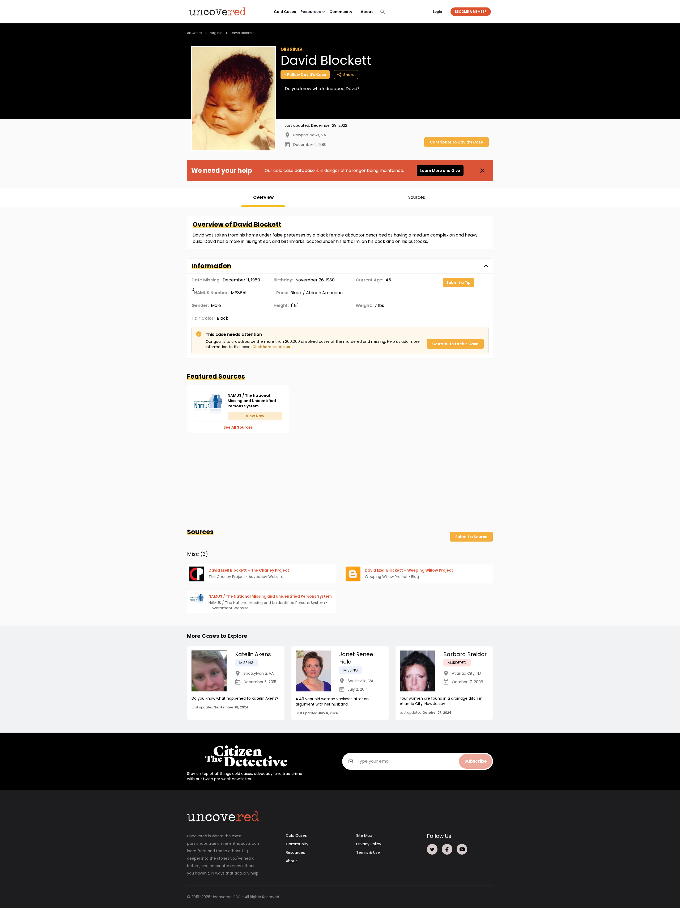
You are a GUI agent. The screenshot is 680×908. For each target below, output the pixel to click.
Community (340, 11)
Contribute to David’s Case (456, 142)
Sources (416, 197)
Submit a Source (471, 536)
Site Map (364, 835)
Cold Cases (285, 11)
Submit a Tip (458, 282)
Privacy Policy (368, 844)
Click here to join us (271, 346)
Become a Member (471, 11)
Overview (263, 197)
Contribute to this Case (455, 344)
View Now (255, 416)
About (367, 11)
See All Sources (238, 427)
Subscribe (475, 761)
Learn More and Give (440, 170)
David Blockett (242, 33)
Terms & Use (368, 852)
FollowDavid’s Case (306, 74)
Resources (295, 852)
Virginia (216, 33)
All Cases (194, 33)
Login (437, 11)
